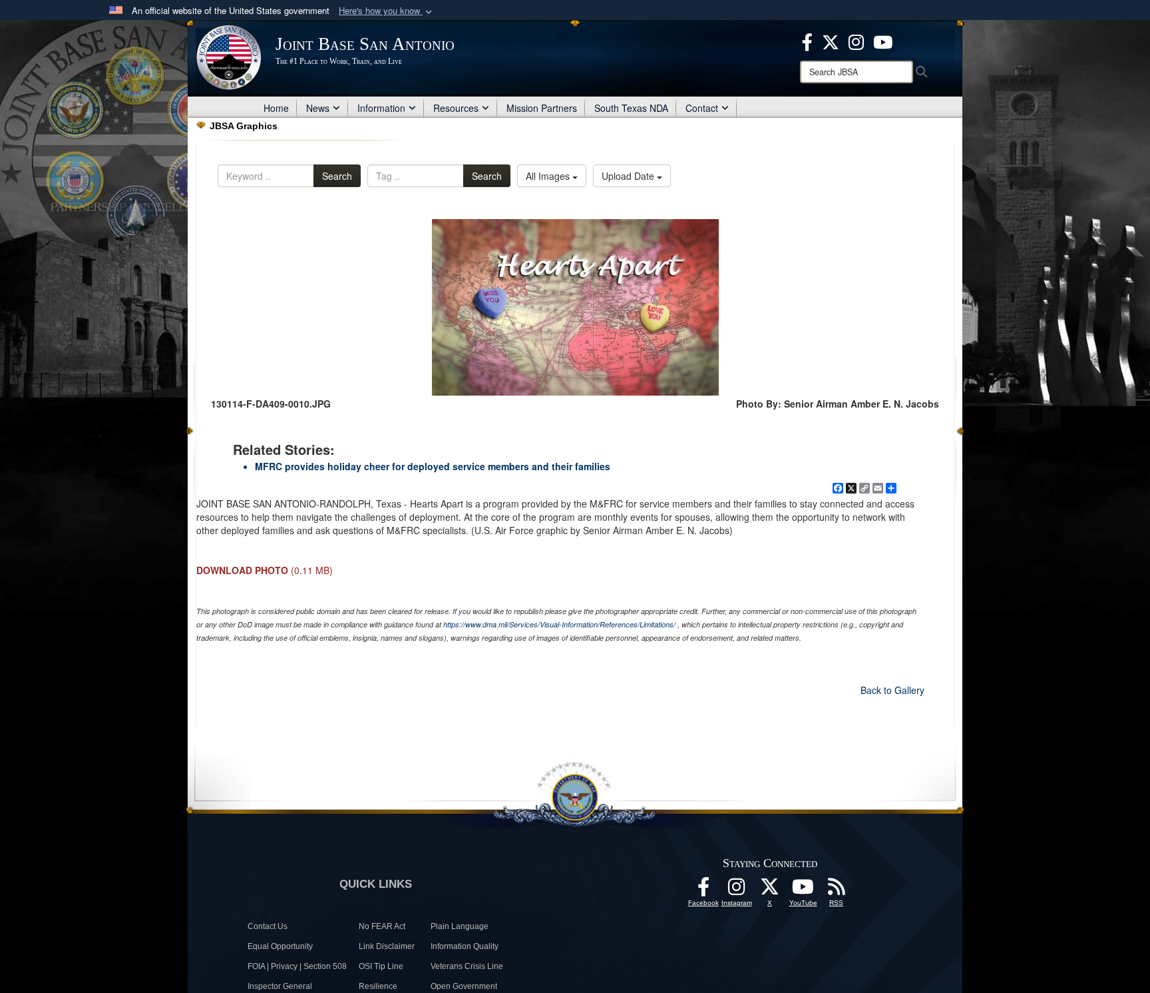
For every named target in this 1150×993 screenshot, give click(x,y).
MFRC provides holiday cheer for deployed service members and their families (432, 466)
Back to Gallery (892, 690)
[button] (387, 11)
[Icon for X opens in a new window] (830, 40)
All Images (549, 175)
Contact (701, 108)
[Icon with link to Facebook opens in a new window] (807, 40)
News (317, 108)
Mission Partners (541, 108)
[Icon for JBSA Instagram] (736, 890)
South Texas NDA (631, 108)
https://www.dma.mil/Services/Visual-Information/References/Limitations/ (559, 624)
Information (381, 108)
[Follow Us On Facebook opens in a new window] (703, 890)
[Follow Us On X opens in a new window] (770, 890)
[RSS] (836, 890)
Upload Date (629, 175)
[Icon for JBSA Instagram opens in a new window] (856, 40)
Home (276, 108)
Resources (456, 108)
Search (337, 175)
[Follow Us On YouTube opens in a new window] (803, 890)
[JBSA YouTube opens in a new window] (882, 40)
